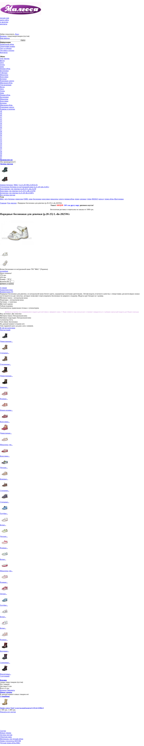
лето (6, 199)
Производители (6, 160)
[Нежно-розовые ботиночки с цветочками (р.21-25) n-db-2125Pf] (4, 408)
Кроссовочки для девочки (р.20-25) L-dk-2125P (18, 189)
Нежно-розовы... (6, 410)
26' (1, 127)
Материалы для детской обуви (11, 739)
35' (1, 146)
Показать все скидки (8, 712)
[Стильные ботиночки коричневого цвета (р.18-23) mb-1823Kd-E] (4, 488)
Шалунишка (119, 199)
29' (1, 133)
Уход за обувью (6, 48)
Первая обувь (5, 69)
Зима (2, 67)
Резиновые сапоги (7, 81)
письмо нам (4, 18)
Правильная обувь (7, 44)
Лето (2, 63)
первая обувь (69, 199)
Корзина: (3, 36)
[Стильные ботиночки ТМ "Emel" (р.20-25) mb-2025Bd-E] (4, 500)
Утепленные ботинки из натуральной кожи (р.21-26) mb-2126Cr (24, 187)
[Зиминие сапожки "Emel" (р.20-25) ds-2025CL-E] (4, 385)
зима (31, 199)
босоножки (37, 199)
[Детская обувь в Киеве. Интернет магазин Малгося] (20, 14)
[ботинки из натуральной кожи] (4, 183)
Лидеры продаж (6, 164)
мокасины (54, 199)
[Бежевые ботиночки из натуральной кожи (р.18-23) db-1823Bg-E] (4, 477)
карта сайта (4, 20)
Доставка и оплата (7, 50)
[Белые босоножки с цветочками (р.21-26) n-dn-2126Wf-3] (4, 626)
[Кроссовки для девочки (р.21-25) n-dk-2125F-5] (4, 420)
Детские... (4, 468)
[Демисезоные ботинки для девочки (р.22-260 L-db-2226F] (4, 431)
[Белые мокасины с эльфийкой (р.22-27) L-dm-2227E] (4, 557)
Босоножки (4, 71)
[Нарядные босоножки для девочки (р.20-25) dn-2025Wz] (4, 267)
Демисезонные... (6, 341)
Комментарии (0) (6, 292)
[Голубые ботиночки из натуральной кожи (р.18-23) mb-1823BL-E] (4, 511)
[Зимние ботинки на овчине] (4, 173)
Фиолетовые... (5, 674)
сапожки (83, 199)
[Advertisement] (10, 721)
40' (1, 156)
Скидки (3, 731)
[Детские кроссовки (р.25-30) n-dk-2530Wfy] (4, 466)
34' (1, 144)
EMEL (26, 199)
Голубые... (4, 513)
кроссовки (46, 199)
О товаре (3, 288)
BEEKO (95, 199)
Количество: (4, 281)
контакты (3, 24)
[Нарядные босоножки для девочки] (4, 258)
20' (1, 115)
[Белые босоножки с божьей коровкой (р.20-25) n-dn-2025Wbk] (4, 615)
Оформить (11, 690)
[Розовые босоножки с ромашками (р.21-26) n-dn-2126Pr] (4, 638)
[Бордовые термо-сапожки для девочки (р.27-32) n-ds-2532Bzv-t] (4, 649)
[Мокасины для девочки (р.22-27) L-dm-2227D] (4, 569)
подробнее (4, 271)
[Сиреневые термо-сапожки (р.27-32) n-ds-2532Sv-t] (4, 661)
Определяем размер (7, 46)
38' (1, 152)
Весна (2, 61)
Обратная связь (6, 737)
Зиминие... (4, 387)
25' (1, 125)
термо (77, 199)
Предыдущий (5, 330)
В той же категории (7, 328)
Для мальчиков (5, 85)
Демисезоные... (6, 433)
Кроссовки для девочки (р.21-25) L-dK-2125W (17, 191)
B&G (2, 199)
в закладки (4, 22)
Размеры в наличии (7, 109)
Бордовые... (4, 651)
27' (1, 129)
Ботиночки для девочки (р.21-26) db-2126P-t (17, 193)
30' (1, 135)
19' (1, 113)
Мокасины (4, 75)
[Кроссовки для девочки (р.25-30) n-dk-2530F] (4, 454)
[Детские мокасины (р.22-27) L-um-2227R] (4, 534)
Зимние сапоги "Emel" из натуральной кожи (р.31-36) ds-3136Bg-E (22, 708)
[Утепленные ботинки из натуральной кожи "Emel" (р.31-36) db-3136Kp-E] (4, 362)
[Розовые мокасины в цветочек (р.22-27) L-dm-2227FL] (4, 580)
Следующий (4, 676)
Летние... (3, 594)
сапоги (61, 199)
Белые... (3, 525)
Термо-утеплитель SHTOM (10, 741)
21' (1, 117)
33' (1, 141)
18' (1, 111)
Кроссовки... (5, 422)
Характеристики (6, 290)
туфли (89, 199)
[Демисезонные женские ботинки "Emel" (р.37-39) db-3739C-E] (4, 339)
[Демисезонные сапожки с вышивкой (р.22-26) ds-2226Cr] (4, 374)
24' (1, 123)
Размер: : (3, 279)
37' (1, 150)
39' (1, 154)
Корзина (3, 680)
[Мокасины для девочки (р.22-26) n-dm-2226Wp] (4, 443)
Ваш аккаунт (5, 38)
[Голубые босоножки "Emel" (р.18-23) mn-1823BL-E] (4, 603)
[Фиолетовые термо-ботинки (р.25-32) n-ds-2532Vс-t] (4, 672)
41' (1, 158)
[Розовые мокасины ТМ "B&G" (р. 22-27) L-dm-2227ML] (4, 546)
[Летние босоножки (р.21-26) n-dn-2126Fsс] (4, 592)
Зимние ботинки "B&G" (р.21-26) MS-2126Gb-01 (19, 185)
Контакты (4, 52)
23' (1, 121)
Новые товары (6, 692)
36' (1, 148)
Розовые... (4, 399)
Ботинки (3, 79)
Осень (2, 65)
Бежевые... (4, 479)
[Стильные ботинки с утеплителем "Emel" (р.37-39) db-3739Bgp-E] (4, 351)
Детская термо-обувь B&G (10, 743)
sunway (101, 199)
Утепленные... (5, 364)
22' (1, 119)
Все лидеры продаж (7, 195)
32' (1, 139)
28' (1, 131)
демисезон (19, 199)
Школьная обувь (6, 83)
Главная (3, 203)
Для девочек (4, 58)
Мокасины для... (6, 445)
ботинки (11, 199)
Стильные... (4, 353)
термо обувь (109, 199)
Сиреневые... (5, 663)
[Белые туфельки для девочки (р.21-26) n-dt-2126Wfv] (4, 523)
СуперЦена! (5, 696)
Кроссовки (4, 77)
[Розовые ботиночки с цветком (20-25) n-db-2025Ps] (4, 397)
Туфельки (3, 73)
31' (1, 137)
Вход (17, 34)
